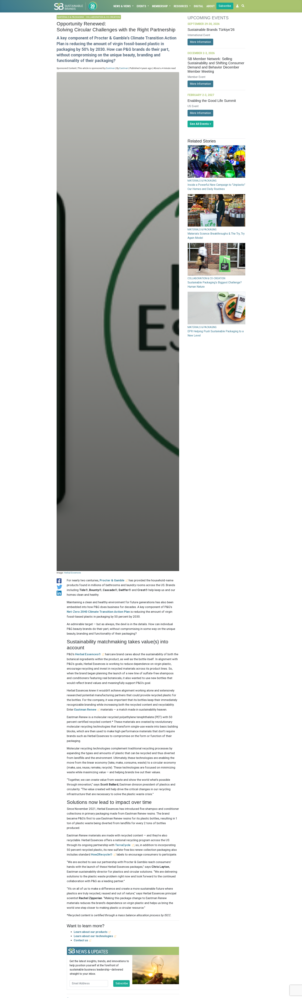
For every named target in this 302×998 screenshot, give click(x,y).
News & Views (122, 6)
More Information (200, 42)
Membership (160, 6)
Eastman (110, 68)
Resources (181, 6)
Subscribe (225, 6)
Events (142, 6)
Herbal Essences (72, 572)
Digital (198, 6)
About (210, 6)
